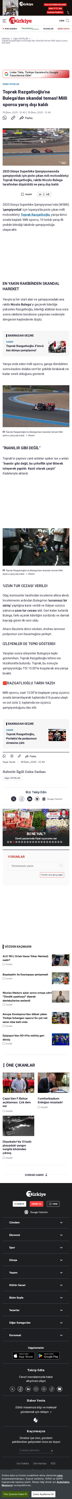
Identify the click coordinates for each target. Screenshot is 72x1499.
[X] (13, 799)
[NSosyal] (37, 799)
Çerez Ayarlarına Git (43, 1494)
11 (36, 842)
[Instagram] (43, 1389)
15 (47, 842)
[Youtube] (36, 1389)
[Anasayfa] (36, 1194)
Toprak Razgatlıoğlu (35, 214)
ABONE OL (36, 1204)
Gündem (14, 1222)
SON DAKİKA (11, 29)
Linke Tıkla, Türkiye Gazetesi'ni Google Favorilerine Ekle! (34, 74)
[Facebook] (11, 756)
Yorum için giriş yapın (52, 875)
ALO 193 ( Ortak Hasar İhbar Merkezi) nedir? (25, 958)
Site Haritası (39, 1463)
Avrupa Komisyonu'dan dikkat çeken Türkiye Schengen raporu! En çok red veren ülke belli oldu (25, 1018)
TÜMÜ (64, 842)
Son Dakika (23, 1463)
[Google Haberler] (52, 799)
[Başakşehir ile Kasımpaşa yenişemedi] (60, 983)
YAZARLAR (48, 29)
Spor (12, 1247)
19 (58, 842)
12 (39, 842)
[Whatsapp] (5, 118)
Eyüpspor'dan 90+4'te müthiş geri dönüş (23, 1037)
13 (41, 842)
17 (53, 842)
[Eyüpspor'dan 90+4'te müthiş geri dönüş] (60, 1044)
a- (40, 194)
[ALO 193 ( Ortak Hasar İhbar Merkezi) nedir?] (60, 965)
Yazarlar (14, 1310)
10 (33, 842)
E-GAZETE (19, 1204)
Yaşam (13, 1272)
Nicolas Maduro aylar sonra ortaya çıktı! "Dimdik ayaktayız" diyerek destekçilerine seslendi (27, 996)
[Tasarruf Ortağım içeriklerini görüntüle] (30, 28)
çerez (60, 1475)
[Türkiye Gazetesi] (20, 23)
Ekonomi (14, 1235)
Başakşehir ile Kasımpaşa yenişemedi (25, 974)
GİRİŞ (61, 20)
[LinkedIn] (29, 799)
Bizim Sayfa (16, 1297)
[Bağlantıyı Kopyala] (13, 118)
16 (50, 842)
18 (55, 842)
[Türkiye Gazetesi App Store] (23, 1356)
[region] (36, 1484)
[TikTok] (51, 1389)
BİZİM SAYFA (64, 29)
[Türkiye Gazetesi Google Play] (48, 1356)
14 (44, 842)
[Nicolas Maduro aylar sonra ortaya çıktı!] (60, 1001)
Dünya (13, 1260)
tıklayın (44, 1412)
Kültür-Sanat (17, 1285)
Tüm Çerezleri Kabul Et (15, 1494)
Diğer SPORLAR (11, 84)
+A (47, 194)
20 (61, 842)
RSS (53, 1463)
